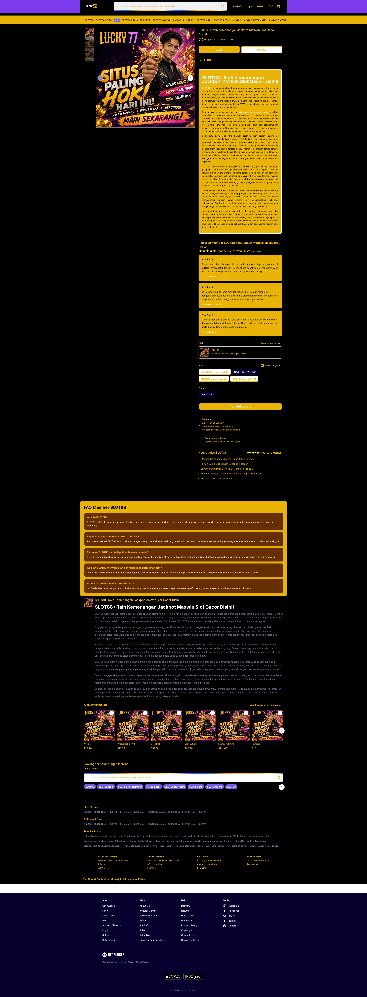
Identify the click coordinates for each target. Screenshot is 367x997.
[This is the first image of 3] (100, 78)
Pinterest (233, 925)
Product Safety (189, 925)
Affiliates (144, 920)
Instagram (234, 905)
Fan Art (106, 910)
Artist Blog (145, 935)
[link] (90, 786)
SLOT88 (89, 20)
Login (105, 930)
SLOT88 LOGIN (107, 20)
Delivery (185, 905)
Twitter (232, 915)
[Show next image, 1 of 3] (190, 78)
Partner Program (148, 915)
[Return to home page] (98, 6)
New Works (108, 915)
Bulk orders (108, 940)
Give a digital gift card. (230, 429)
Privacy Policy (126, 962)
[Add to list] (111, 713)
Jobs (142, 930)
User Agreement (110, 962)
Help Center (187, 915)
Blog (104, 920)
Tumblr (232, 920)
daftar (105, 935)
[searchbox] (183, 778)
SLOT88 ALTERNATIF (254, 20)
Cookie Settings (190, 940)
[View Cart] (278, 6)
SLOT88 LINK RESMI (183, 20)
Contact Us (187, 935)
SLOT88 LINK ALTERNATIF (136, 20)
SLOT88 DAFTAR (277, 20)
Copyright (186, 930)
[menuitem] (89, 20)
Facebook (234, 910)
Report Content (97, 879)
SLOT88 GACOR (161, 20)
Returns (185, 910)
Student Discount (111, 925)
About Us (144, 905)
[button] (89, 32)
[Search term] (223, 6)
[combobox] (170, 6)
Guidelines (186, 920)
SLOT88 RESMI (222, 20)
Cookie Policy (141, 962)
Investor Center (147, 910)
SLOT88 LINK (204, 20)
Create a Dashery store (152, 940)
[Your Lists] (271, 6)
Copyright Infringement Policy (128, 879)
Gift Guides (108, 905)
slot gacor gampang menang (253, 112)
